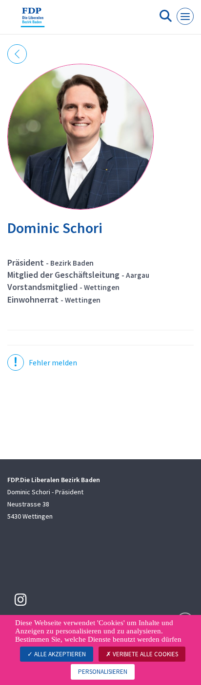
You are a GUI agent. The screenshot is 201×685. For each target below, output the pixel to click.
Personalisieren (102, 671)
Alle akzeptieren (59, 654)
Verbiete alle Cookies (144, 654)
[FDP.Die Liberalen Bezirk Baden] (32, 21)
